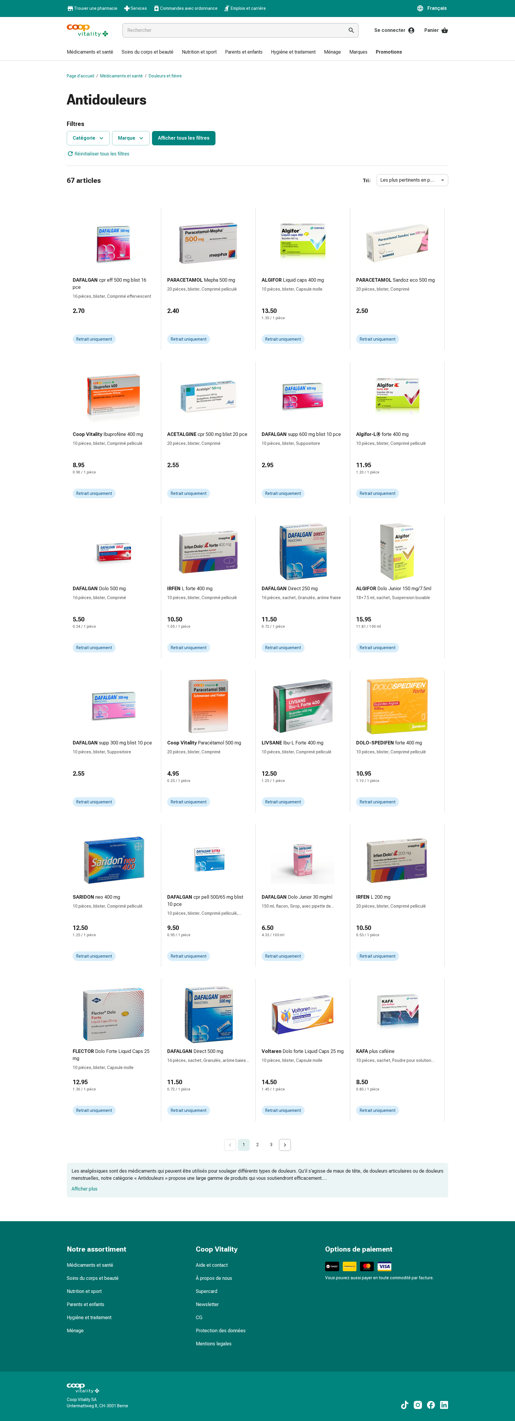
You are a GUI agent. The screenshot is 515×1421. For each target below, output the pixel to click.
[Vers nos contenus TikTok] (405, 1405)
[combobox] (232, 30)
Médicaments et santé (121, 76)
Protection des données (221, 1330)
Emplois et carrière (248, 8)
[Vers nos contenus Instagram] (418, 1405)
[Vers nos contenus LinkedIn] (444, 1405)
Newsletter (207, 1304)
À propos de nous (214, 1278)
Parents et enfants (85, 1304)
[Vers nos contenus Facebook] (431, 1405)
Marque (126, 138)
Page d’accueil (80, 76)
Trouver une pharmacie (95, 8)
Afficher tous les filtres (184, 138)
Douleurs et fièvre (165, 76)
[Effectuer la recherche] (351, 30)
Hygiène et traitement (89, 1317)
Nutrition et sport (84, 1291)
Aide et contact (212, 1265)
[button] (432, 8)
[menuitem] (90, 52)
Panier (431, 30)
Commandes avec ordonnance (189, 8)
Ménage (75, 1330)
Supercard (206, 1291)
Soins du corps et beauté (93, 1278)
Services (139, 8)
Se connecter (389, 30)
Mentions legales (214, 1344)
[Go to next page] (285, 1145)
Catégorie (84, 138)
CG (199, 1317)
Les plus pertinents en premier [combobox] (411, 180)
